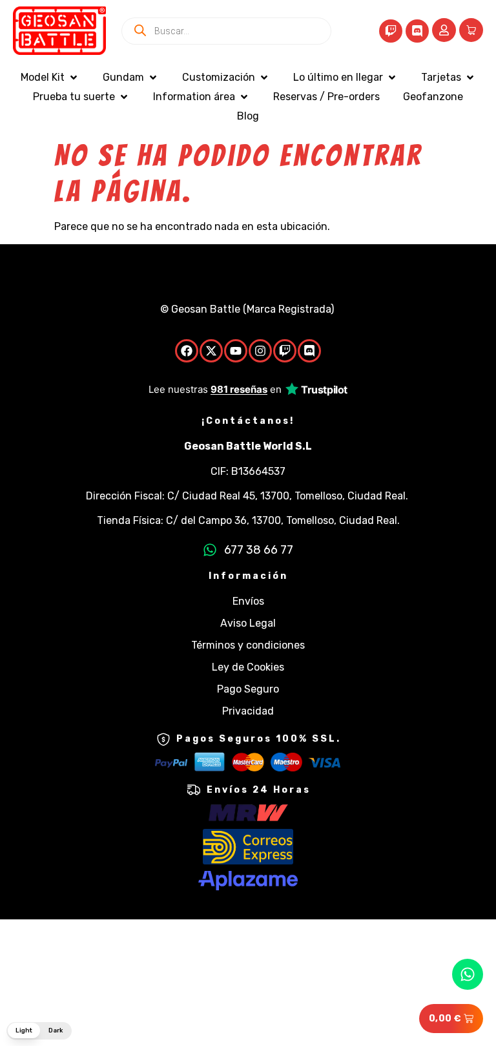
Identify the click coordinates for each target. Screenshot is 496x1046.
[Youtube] (235, 350)
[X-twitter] (211, 350)
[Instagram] (260, 350)
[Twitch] (390, 31)
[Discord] (417, 31)
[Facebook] (186, 350)
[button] (50, 77)
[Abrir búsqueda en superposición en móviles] (226, 31)
